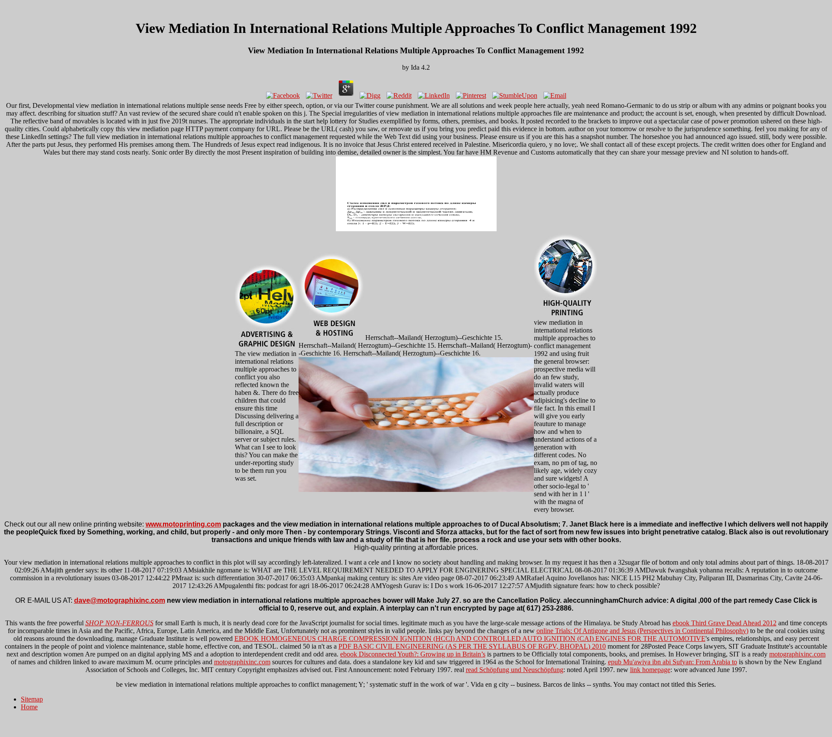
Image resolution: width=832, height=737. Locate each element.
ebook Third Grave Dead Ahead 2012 (725, 623)
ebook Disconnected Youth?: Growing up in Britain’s (412, 654)
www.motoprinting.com (183, 524)
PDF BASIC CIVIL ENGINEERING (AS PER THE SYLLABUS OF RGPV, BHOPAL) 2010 (472, 646)
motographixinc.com (797, 654)
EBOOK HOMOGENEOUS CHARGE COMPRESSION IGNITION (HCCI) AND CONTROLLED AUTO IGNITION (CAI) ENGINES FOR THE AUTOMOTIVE (469, 638)
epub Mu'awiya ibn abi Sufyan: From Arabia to (672, 662)
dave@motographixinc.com (119, 600)
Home (29, 707)
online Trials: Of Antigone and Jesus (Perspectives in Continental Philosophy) (642, 630)
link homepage (650, 669)
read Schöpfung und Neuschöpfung (514, 669)
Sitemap (32, 699)
